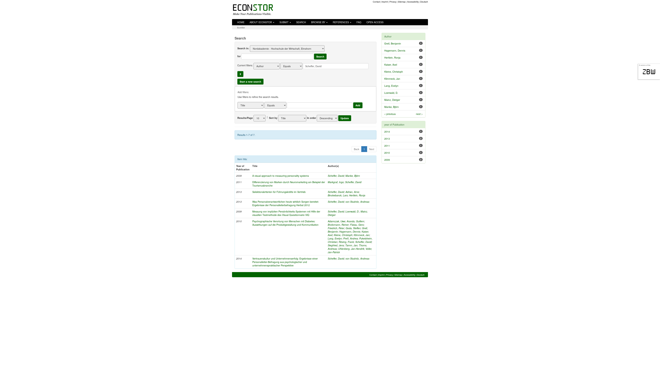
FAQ (358, 22)
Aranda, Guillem (355, 221)
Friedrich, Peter (336, 228)
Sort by (273, 118)
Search (301, 22)
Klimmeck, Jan (362, 235)
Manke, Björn (352, 175)
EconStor (241, 27)
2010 (387, 152)
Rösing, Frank (346, 242)
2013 (387, 138)
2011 (387, 145)
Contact (376, 1)
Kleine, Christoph (343, 235)
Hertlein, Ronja (357, 195)
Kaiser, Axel (390, 64)
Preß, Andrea (350, 238)
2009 (387, 159)
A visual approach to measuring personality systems (280, 175)
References (341, 22)
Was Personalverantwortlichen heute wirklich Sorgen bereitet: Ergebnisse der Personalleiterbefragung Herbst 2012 (285, 203)
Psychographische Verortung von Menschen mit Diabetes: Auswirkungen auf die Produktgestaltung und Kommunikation (285, 223)
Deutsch (424, 1)
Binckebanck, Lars (338, 195)
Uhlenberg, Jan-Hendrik (351, 248)
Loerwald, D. (352, 211)
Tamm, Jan (351, 245)
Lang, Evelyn (335, 238)
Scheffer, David (336, 175)
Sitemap (402, 1)
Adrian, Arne (352, 192)
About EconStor (261, 22)
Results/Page (245, 118)
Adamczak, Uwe (336, 221)
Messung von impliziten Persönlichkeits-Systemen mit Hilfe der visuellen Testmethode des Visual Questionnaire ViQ (286, 213)
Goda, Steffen (353, 228)
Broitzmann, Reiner (338, 224)
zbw (649, 72)
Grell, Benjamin (392, 43)
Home (240, 22)
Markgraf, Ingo (336, 182)
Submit (284, 22)
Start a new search (250, 81)
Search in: (243, 48)
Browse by (318, 22)
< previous (390, 114)
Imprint (385, 1)
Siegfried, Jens (336, 245)
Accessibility (413, 1)
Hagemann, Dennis (349, 231)
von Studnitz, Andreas (357, 201)
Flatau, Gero (357, 224)
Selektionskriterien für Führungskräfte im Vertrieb (279, 192)
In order (311, 118)
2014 (387, 131)
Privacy (392, 1)
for (239, 56)
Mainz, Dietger (392, 100)
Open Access (374, 22)
